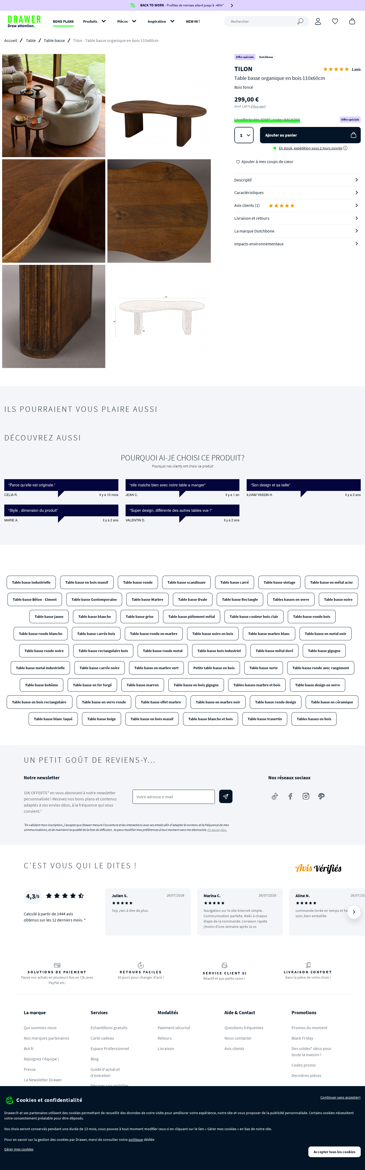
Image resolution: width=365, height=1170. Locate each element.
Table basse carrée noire (99, 667)
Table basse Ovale (192, 599)
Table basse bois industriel (219, 650)
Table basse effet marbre (161, 702)
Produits (90, 21)
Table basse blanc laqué (53, 718)
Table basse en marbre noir (218, 702)
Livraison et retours (251, 218)
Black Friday (302, 1038)
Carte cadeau (102, 1038)
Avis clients (234, 1048)
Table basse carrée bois (96, 633)
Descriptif (243, 180)
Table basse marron (143, 685)
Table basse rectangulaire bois (103, 650)
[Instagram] (306, 796)
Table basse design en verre (317, 685)
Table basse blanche (94, 616)
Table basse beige (101, 718)
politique (136, 1139)
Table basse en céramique (332, 702)
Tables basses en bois (314, 718)
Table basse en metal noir (325, 633)
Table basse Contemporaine (94, 599)
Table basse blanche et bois (210, 718)
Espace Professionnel (110, 1048)
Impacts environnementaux (259, 243)
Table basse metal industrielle (40, 667)
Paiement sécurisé (174, 1027)
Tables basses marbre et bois (257, 685)
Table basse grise (139, 616)
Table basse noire (338, 599)
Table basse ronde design (275, 702)
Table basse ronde (138, 582)
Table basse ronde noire (44, 650)
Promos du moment (309, 1027)
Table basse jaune (49, 616)
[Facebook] (290, 796)
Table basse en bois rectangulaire (39, 702)
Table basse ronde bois (311, 616)
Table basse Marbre (147, 599)
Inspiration (157, 21)
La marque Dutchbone (254, 231)
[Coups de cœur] (335, 21)
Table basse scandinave (186, 582)
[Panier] (352, 21)
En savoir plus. (217, 830)
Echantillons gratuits (109, 1027)
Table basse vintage (279, 582)
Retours (165, 1038)
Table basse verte (264, 667)
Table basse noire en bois (212, 633)
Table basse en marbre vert (156, 667)
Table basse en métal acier (331, 582)
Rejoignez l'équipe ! (41, 1058)
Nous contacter (238, 1038)
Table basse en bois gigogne (196, 685)
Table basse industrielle (31, 582)
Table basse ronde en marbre (153, 633)
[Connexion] (318, 21)
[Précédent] (116, 912)
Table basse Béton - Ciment (35, 599)
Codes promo (304, 1065)
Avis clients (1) (247, 205)
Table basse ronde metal (163, 650)
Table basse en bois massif (86, 582)
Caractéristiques (249, 192)
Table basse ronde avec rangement (321, 667)
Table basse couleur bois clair (254, 616)
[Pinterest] (321, 796)
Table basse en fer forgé (92, 685)
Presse (30, 1069)
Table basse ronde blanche (40, 633)
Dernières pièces (306, 1075)
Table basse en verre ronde (104, 702)
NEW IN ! (193, 21)
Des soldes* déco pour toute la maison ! (312, 1051)
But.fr (29, 1048)
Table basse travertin (265, 718)
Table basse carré (234, 582)
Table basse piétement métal (191, 616)
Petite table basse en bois (214, 667)
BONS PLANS (63, 21)
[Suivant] (354, 912)
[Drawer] (24, 21)
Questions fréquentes (243, 1027)
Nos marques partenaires (46, 1038)
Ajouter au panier (281, 135)
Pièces (122, 21)
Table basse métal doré (274, 650)
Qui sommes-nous (40, 1027)
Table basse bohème (41, 685)
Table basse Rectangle (240, 599)
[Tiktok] (275, 796)
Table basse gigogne (324, 650)
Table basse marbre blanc (269, 633)
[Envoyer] (225, 796)
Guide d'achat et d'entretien (105, 1072)
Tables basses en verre (291, 599)
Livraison (166, 1048)
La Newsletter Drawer (43, 1079)
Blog (95, 1058)
